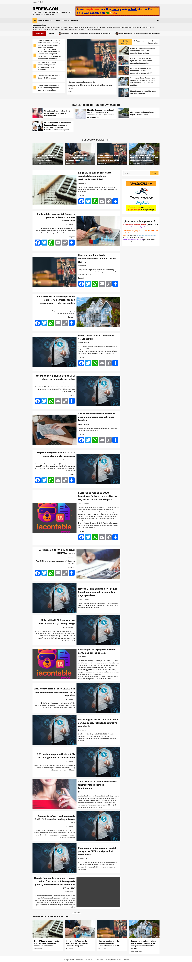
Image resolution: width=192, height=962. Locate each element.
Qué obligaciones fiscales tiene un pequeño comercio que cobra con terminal (96, 417)
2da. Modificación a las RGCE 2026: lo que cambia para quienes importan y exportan (54, 692)
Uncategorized (81, 27)
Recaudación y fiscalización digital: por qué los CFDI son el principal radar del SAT (97, 851)
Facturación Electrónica (131, 27)
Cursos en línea (93, 27)
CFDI (58, 20)
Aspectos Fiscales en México (58, 27)
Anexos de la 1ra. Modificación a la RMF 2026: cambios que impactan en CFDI (55, 819)
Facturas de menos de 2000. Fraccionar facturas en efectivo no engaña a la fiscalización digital (97, 496)
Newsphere (115, 960)
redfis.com (45, 8)
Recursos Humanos (70, 20)
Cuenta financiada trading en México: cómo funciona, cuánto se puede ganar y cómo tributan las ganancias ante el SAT (49, 67)
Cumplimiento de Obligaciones (111, 27)
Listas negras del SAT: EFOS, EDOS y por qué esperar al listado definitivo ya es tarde (98, 723)
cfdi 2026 (83, 29)
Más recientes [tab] (125, 42)
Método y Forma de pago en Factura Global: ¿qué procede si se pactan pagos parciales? (97, 592)
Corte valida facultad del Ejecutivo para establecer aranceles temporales (141, 60)
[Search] (158, 21)
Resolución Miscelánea (56, 29)
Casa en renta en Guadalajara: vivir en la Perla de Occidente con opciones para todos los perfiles (155, 33)
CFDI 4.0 (43, 29)
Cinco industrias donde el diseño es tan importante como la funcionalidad (48, 54)
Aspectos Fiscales (45, 20)
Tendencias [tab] (153, 43)
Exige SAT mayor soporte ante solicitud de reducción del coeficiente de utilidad (142, 50)
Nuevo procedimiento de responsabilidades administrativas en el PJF (91, 33)
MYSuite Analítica (95, 29)
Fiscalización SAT (71, 29)
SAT (36, 29)
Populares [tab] (140, 41)
